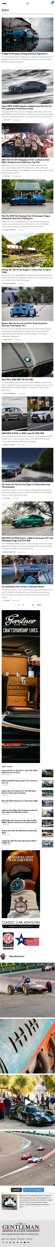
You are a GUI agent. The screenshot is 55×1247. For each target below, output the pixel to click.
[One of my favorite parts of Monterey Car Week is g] (27, 1046)
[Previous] (8, 41)
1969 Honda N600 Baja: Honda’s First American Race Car (19, 782)
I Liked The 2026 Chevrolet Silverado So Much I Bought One (19, 842)
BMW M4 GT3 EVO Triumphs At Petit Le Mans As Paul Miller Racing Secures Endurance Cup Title (25, 161)
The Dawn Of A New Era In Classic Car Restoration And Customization (26, 485)
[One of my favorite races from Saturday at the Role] (27, 990)
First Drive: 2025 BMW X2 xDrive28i (17, 379)
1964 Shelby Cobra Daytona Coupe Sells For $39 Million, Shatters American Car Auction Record (19, 821)
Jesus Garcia (8, 339)
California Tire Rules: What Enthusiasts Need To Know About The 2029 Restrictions (20, 811)
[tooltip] (3, 1242)
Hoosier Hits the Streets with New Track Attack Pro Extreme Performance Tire (24, 324)
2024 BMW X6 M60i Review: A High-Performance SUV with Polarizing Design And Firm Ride (27, 539)
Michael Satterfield (10, 230)
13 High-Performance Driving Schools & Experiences (24, 54)
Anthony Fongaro (9, 445)
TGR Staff (7, 120)
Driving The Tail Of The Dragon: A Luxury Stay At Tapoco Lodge (26, 271)
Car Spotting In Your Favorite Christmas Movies (23, 587)
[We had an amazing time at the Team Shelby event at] (27, 1102)
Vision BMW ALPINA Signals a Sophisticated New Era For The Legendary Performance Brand (27, 107)
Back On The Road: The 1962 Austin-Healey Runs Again (19, 832)
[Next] (47, 41)
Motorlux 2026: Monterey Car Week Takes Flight (20, 801)
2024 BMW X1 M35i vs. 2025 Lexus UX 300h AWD (23, 433)
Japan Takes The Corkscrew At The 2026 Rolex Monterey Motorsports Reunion (19, 792)
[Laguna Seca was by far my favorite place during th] (27, 1158)
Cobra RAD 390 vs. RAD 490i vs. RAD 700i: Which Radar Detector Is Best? (19, 772)
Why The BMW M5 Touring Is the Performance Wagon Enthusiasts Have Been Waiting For (26, 217)
